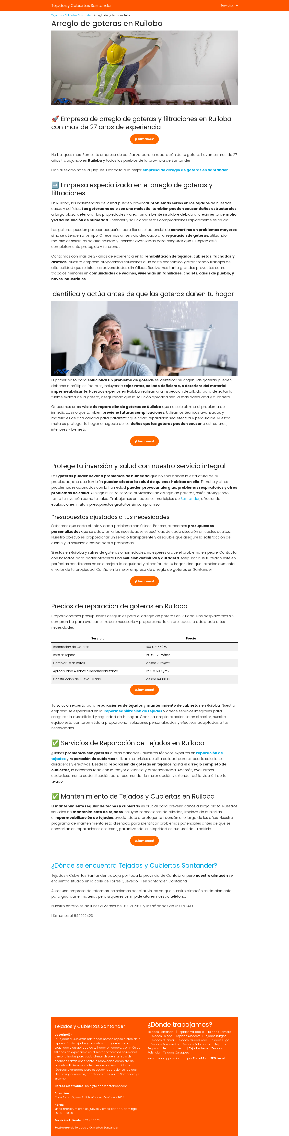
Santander (190, 498)
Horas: (59, 1105)
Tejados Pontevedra (165, 1044)
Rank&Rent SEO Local (209, 1058)
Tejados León (198, 1048)
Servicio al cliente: (68, 1120)
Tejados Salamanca (197, 1044)
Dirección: (62, 1093)
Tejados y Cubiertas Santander (81, 5)
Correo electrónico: (69, 1086)
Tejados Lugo (219, 1040)
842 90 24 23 (91, 1120)
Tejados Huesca (174, 1048)
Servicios (227, 5)
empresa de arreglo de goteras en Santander (185, 170)
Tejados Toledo (161, 1036)
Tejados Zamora (219, 1032)
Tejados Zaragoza (176, 1052)
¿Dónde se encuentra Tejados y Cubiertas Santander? (134, 865)
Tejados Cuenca (162, 1040)
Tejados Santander (161, 1032)
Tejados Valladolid (191, 1032)
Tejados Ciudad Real (192, 1040)
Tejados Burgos (215, 1036)
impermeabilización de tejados (133, 711)
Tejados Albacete (188, 1036)
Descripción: (63, 1035)
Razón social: (64, 1128)
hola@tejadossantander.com (106, 1086)
